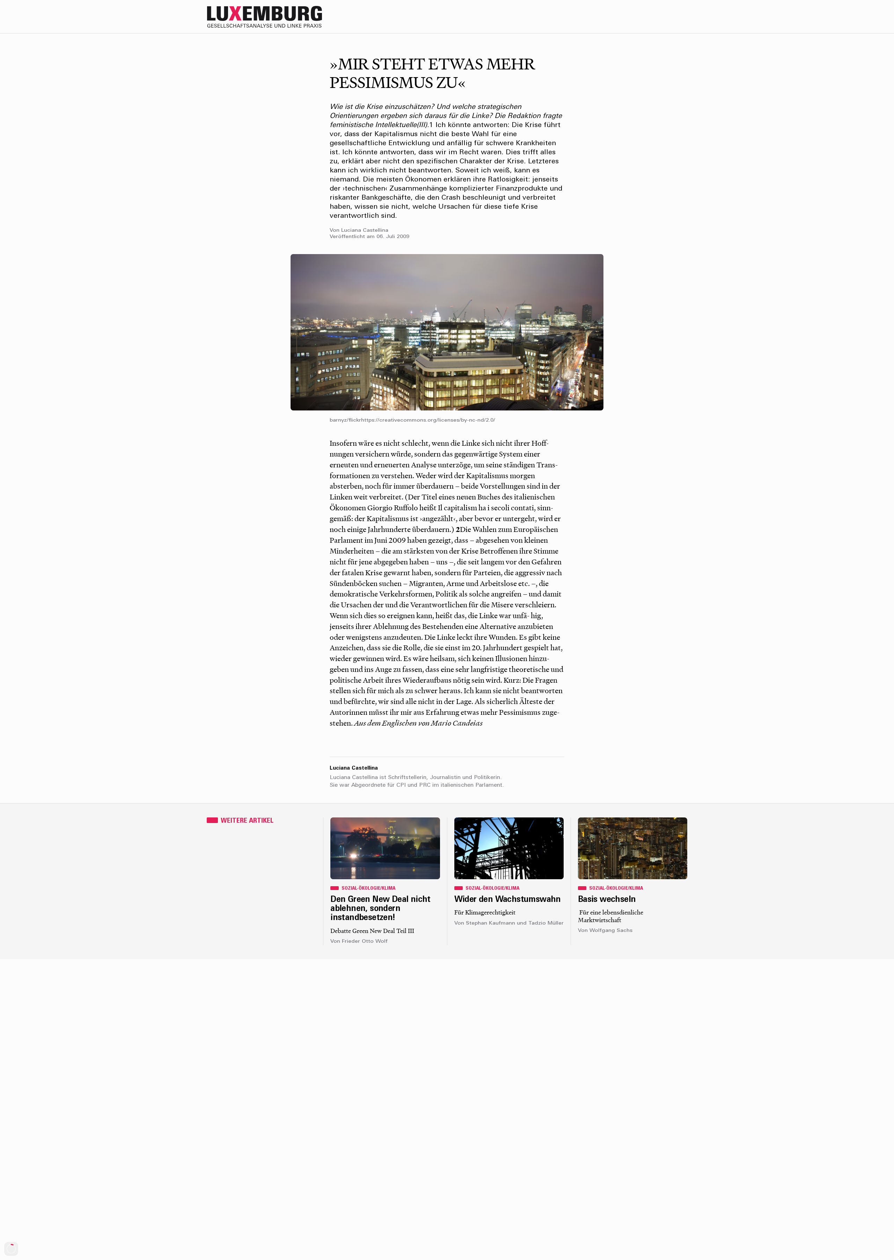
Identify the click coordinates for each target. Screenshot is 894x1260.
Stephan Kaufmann (490, 923)
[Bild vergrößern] (447, 332)
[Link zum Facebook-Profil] (653, 16)
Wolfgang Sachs (610, 930)
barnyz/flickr (345, 420)
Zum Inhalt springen (871, 4)
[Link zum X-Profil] (639, 16)
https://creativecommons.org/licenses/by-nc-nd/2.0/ (428, 420)
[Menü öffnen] (681, 16)
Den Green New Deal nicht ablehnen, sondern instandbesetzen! (380, 909)
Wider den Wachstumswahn (507, 900)
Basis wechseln (607, 900)
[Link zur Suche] (625, 16)
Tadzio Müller (546, 923)
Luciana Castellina (364, 230)
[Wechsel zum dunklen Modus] (667, 16)
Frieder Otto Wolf (365, 941)
